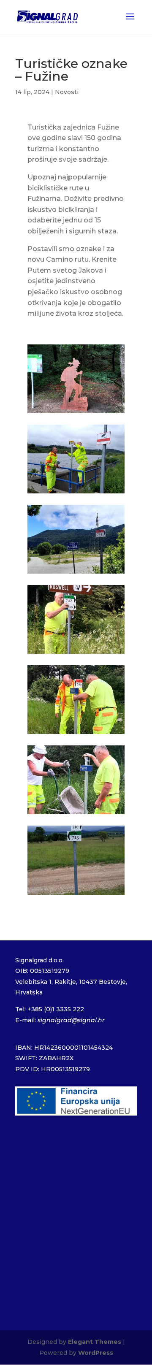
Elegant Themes (94, 1342)
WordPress (95, 1353)
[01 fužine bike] (76, 493)
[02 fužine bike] (76, 413)
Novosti (67, 92)
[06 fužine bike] (76, 814)
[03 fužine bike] (76, 573)
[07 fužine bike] (76, 895)
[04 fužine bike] (76, 654)
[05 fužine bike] (76, 734)
